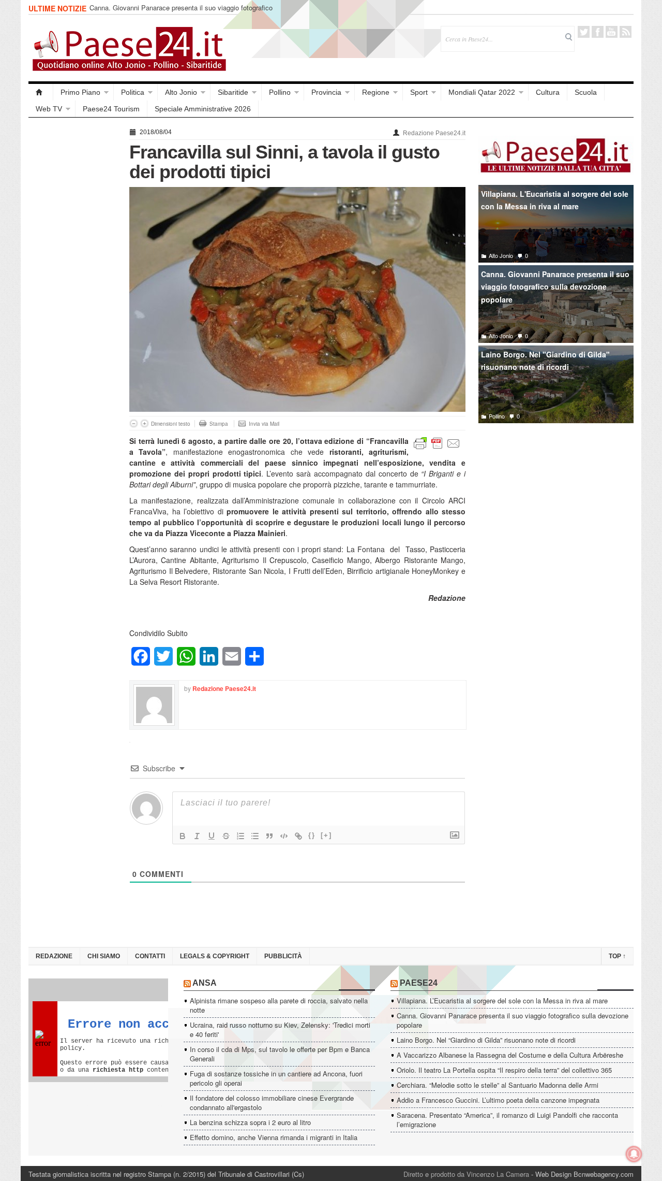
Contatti (150, 956)
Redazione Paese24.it (434, 133)
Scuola (586, 92)
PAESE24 (419, 982)
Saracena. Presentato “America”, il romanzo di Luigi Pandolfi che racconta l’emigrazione (507, 1119)
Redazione (54, 956)
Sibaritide (233, 92)
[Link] (298, 836)
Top (617, 956)
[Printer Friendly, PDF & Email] (437, 442)
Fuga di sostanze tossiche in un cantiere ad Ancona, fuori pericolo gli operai (276, 1078)
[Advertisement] (73, 280)
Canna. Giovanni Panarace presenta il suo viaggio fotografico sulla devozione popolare (181, 12)
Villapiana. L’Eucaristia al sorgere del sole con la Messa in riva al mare (502, 1000)
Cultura (548, 92)
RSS (625, 32)
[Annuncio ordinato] (240, 836)
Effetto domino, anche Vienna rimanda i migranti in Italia (273, 1137)
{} (311, 835)
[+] (326, 835)
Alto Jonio (181, 92)
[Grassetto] (182, 836)
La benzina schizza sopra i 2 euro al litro (250, 1122)
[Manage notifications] (634, 1154)
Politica (132, 92)
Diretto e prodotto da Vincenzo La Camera (466, 1174)
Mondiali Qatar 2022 (481, 92)
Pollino (280, 92)
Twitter (584, 32)
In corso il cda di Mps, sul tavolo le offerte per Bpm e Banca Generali (280, 1053)
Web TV (49, 109)
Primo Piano (80, 92)
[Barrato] (226, 836)
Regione (375, 92)
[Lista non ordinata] (255, 836)
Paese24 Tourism (111, 109)
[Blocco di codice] (284, 836)
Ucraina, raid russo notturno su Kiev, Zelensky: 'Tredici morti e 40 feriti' (280, 1029)
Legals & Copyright (214, 956)
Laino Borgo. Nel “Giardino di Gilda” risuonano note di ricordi (486, 1040)
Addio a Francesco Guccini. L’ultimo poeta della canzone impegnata (498, 1100)
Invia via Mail (264, 423)
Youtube (612, 32)
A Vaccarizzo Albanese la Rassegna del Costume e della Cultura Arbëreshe (510, 1055)
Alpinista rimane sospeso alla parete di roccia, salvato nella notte (279, 1005)
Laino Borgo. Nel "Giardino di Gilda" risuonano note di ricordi (545, 360)
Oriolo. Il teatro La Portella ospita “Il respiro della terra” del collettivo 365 (504, 1070)
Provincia (326, 92)
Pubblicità (283, 956)
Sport (419, 92)
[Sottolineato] (211, 836)
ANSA (204, 982)
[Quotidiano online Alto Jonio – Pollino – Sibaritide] (40, 92)
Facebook (598, 32)
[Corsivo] (197, 836)
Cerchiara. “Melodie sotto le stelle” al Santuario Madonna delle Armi (497, 1085)
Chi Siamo (103, 956)
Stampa (218, 423)
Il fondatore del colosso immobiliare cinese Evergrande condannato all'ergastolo (272, 1102)
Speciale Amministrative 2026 (203, 109)
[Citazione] (269, 836)
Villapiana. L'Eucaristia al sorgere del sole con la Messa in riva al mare (554, 200)
